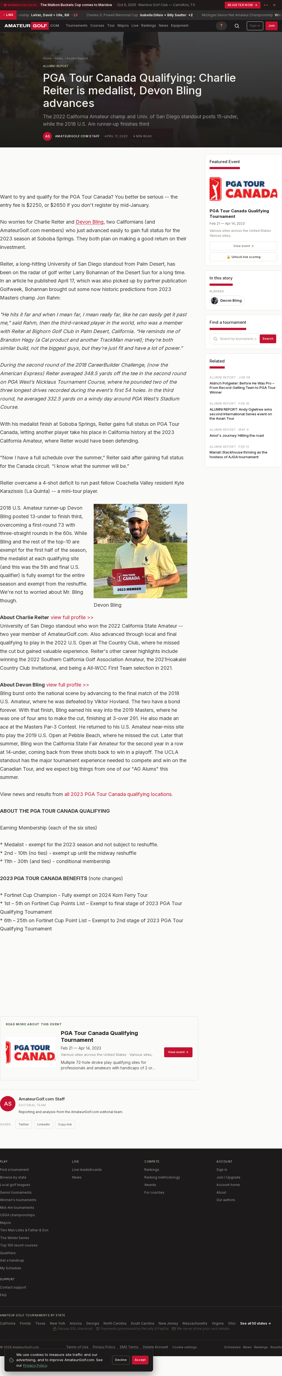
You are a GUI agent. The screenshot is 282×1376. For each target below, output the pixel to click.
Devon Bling (90, 222)
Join (271, 26)
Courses (97, 25)
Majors (123, 25)
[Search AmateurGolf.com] (236, 25)
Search (267, 338)
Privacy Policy (104, 1347)
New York (57, 1323)
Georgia (92, 1323)
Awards (150, 1185)
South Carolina (142, 1323)
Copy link (65, 1124)
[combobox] (243, 338)
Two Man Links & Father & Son (24, 1230)
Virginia (218, 1323)
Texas (40, 1323)
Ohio (232, 1323)
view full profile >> (72, 617)
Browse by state (13, 1177)
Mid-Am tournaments (17, 1207)
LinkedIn (43, 1124)
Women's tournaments (18, 1200)
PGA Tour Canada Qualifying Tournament (239, 213)
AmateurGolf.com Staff (77, 136)
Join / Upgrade (228, 1177)
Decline (121, 1360)
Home (47, 58)
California (7, 1323)
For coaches (154, 1192)
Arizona (76, 1323)
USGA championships (17, 1215)
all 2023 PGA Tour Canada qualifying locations (118, 794)
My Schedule (10, 1268)
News (163, 25)
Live (135, 25)
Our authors (225, 1200)
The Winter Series (14, 1238)
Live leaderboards (87, 1170)
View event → (243, 246)
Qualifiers (8, 1253)
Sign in (255, 26)
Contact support (13, 1287)
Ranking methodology (162, 1177)
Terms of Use (77, 1347)
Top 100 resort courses (19, 1245)
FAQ (3, 1295)
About (221, 1192)
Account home (228, 1185)
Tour (111, 25)
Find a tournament (14, 1170)
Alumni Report (77, 58)
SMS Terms (129, 1347)
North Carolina (115, 1323)
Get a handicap (12, 1260)
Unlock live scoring (244, 257)
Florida (25, 1323)
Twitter (23, 1124)
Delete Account (155, 1347)
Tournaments (77, 25)
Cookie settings (184, 1347)
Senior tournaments (16, 1192)
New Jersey (168, 1323)
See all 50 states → (255, 1323)
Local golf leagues (15, 1185)
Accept (140, 1360)
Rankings (148, 25)
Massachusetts (195, 1323)
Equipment (179, 25)
